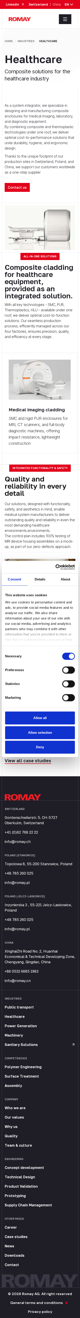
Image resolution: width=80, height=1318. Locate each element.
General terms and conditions (36, 1302)
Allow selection (40, 732)
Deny (40, 747)
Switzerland (38, 4)
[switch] (68, 670)
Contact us (17, 187)
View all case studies (28, 760)
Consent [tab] (14, 579)
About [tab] (65, 579)
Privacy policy (40, 1311)
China (57, 4)
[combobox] (69, 4)
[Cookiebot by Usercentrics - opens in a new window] (56, 567)
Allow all (40, 718)
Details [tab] (40, 579)
